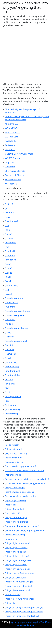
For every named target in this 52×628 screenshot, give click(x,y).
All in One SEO (12, 124)
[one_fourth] (11, 259)
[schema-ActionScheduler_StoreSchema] (24, 470)
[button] (9, 204)
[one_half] (10, 251)
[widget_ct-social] (13, 449)
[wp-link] (9, 323)
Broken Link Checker (15, 175)
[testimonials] (11, 285)
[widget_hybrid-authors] (16, 547)
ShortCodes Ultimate (15, 171)
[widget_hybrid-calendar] (17, 556)
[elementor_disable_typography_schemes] (25, 530)
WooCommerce (12, 132)
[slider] (8, 294)
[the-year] (9, 336)
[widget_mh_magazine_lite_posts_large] (24, 607)
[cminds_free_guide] (14, 315)
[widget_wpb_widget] (15, 487)
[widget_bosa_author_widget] (19, 581)
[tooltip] (9, 345)
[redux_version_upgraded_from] (20, 466)
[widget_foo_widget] (14, 509)
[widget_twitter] (12, 603)
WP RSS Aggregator (14, 158)
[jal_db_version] (12, 444)
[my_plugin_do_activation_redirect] (21, 496)
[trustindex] (10, 319)
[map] (8, 276)
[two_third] (10, 306)
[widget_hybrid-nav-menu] (17, 543)
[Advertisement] (26, 55)
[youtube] (9, 212)
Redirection (10, 145)
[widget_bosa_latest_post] (17, 590)
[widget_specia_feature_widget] (20, 573)
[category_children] (14, 462)
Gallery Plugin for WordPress (19, 153)
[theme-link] (11, 353)
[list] (7, 388)
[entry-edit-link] (12, 409)
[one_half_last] (12, 366)
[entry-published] (13, 396)
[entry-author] (12, 405)
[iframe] (9, 379)
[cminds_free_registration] (17, 311)
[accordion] (10, 242)
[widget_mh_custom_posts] (18, 569)
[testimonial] (11, 362)
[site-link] (9, 349)
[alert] (8, 281)
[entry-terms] (11, 413)
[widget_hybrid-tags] (15, 534)
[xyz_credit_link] (12, 513)
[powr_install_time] (14, 457)
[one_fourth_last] (13, 375)
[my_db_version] (13, 594)
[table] (8, 332)
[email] (8, 358)
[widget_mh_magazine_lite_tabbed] (22, 616)
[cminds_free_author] (15, 298)
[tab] (7, 225)
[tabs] (7, 217)
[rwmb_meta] (11, 221)
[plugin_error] (11, 539)
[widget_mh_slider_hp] (16, 577)
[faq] (7, 289)
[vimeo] (8, 234)
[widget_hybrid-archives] (17, 521)
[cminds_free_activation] (16, 328)
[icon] (7, 229)
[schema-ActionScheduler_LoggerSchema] (25, 483)
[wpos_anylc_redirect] (15, 500)
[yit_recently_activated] (16, 453)
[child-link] (10, 383)
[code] (8, 264)
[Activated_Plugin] (13, 474)
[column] (9, 238)
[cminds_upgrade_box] (16, 341)
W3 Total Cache (12, 136)
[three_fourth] (12, 302)
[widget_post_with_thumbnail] (19, 598)
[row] (7, 247)
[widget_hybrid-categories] (18, 560)
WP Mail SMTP (12, 128)
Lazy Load (9, 162)
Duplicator (10, 166)
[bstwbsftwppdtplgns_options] (19, 492)
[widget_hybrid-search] (16, 564)
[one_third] (10, 255)
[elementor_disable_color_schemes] (22, 526)
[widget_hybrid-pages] (15, 551)
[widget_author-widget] (16, 517)
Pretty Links (10, 141)
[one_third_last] (12, 371)
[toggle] (8, 272)
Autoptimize (11, 183)
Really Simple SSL (13, 179)
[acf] (7, 208)
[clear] (8, 400)
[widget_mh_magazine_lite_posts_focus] (24, 611)
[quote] (8, 268)
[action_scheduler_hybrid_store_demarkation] (27, 479)
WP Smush (10, 149)
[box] (7, 392)
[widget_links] (11, 504)
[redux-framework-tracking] (18, 586)
